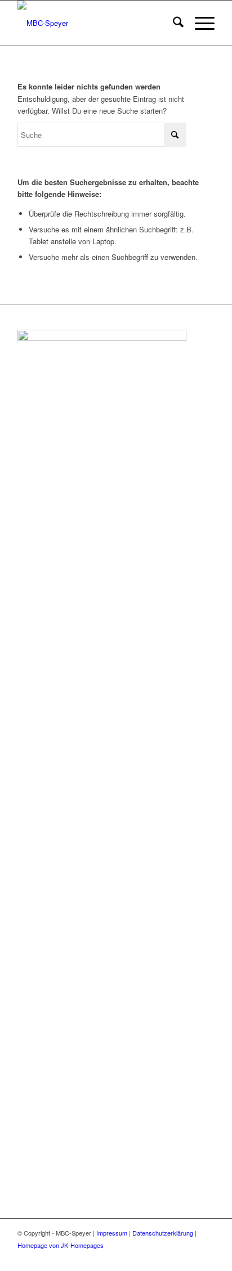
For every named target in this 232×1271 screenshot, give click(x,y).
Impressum (111, 1232)
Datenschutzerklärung (162, 1232)
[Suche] (173, 23)
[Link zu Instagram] (206, 1256)
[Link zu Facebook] (189, 1256)
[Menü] (199, 23)
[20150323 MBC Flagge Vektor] (96, 23)
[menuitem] (173, 23)
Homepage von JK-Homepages (60, 1245)
